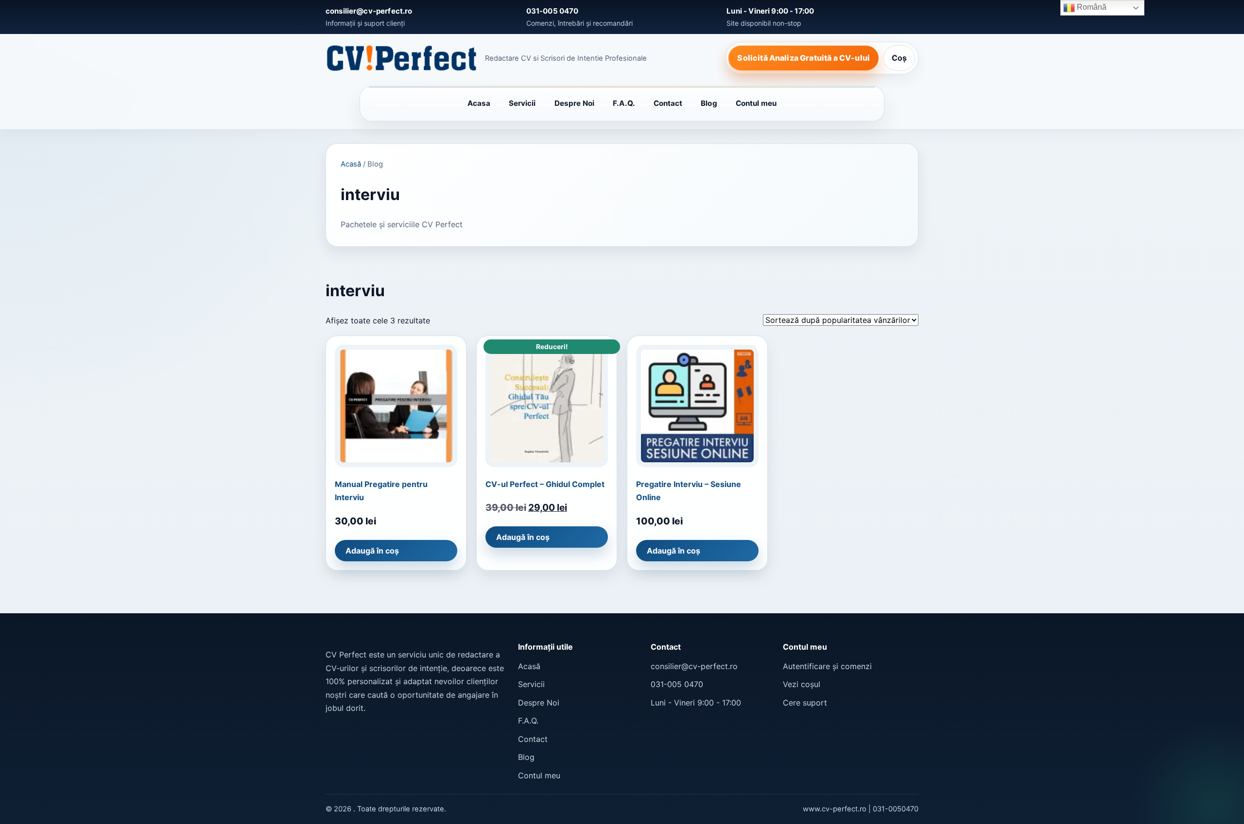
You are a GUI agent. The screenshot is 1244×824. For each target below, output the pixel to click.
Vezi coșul (801, 684)
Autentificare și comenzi (827, 666)
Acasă (351, 164)
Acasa (478, 103)
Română (1090, 7)
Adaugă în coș (372, 550)
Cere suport (805, 702)
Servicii (522, 103)
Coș (899, 58)
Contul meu (756, 103)
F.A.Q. (624, 103)
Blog (709, 103)
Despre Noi (574, 103)
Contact (668, 103)
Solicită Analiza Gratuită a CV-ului (803, 58)
